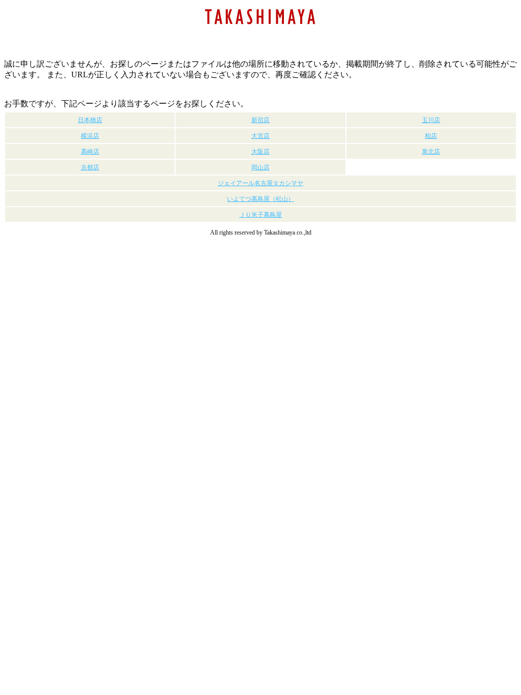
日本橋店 (90, 120)
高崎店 (90, 151)
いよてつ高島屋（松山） (260, 198)
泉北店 (431, 151)
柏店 (431, 135)
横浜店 (90, 135)
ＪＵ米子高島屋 (260, 214)
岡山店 (260, 167)
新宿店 (260, 120)
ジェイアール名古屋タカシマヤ (260, 183)
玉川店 (431, 120)
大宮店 (260, 135)
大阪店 (260, 151)
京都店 (90, 167)
